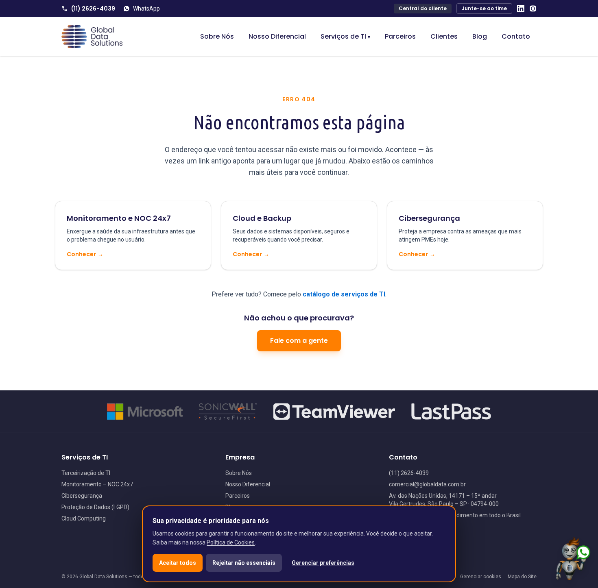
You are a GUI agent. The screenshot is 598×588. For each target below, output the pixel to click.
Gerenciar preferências (323, 563)
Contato (516, 36)
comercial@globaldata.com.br (427, 484)
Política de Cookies (231, 542)
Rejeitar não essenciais (243, 563)
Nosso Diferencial (277, 36)
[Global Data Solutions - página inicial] (91, 36)
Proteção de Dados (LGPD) (95, 507)
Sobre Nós (217, 36)
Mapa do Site (522, 576)
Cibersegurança (81, 495)
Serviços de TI (345, 36)
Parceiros (400, 36)
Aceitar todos (177, 563)
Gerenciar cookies (480, 576)
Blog (479, 36)
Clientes (444, 36)
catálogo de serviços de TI (344, 294)
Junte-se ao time (484, 8)
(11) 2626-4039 (93, 8)
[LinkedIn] (520, 8)
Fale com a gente (299, 340)
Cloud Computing (83, 518)
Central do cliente (423, 8)
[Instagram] (533, 8)
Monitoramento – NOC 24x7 (97, 484)
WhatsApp (146, 8)
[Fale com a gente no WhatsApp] (573, 558)
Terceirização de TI (85, 473)
